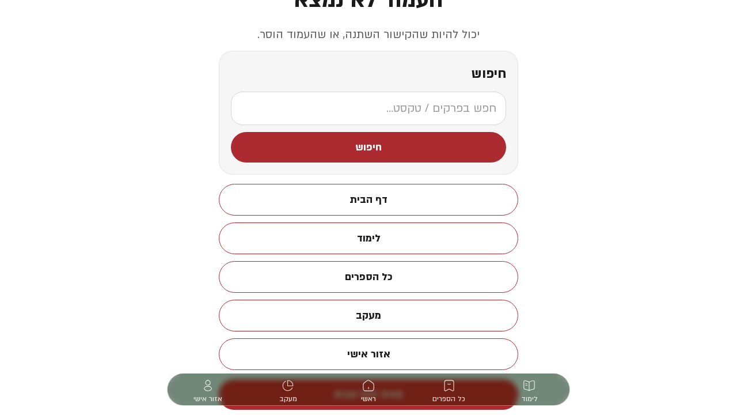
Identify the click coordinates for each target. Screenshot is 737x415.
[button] (368, 147)
